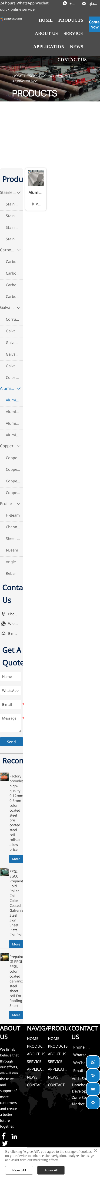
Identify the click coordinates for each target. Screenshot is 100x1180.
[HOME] (11, 18)
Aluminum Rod (24, 81)
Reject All (19, 1170)
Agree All (50, 1170)
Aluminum (58, 75)
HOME (17, 75)
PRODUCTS (36, 75)
